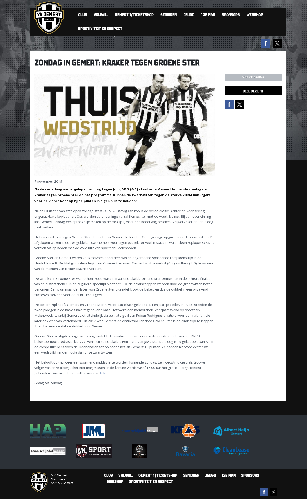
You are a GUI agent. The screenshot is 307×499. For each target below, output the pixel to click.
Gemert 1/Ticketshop (134, 14)
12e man (208, 14)
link (102, 373)
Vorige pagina (253, 77)
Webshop (255, 14)
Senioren (168, 14)
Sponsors (231, 14)
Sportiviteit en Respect (100, 28)
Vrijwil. (101, 14)
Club (82, 14)
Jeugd (188, 14)
